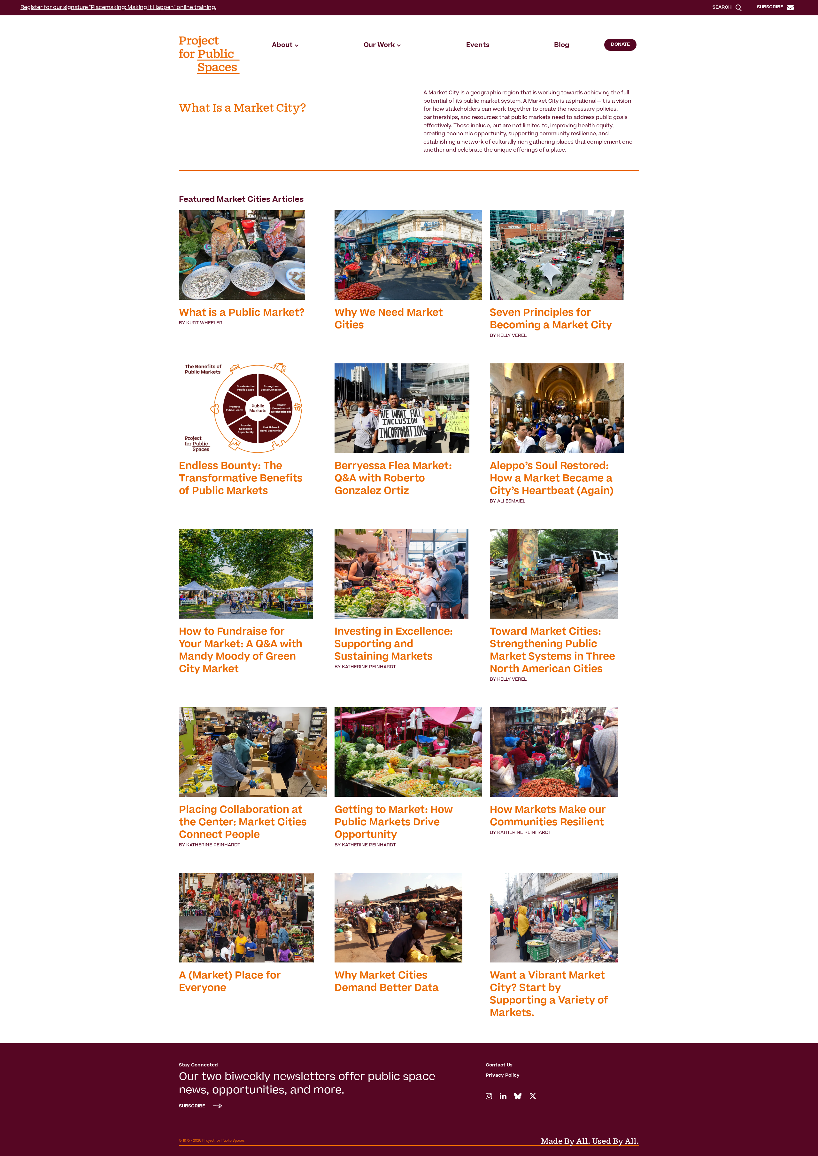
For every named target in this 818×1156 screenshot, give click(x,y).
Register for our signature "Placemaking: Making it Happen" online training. (118, 7)
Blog (561, 45)
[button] (285, 45)
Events (478, 45)
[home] (209, 55)
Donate (620, 45)
